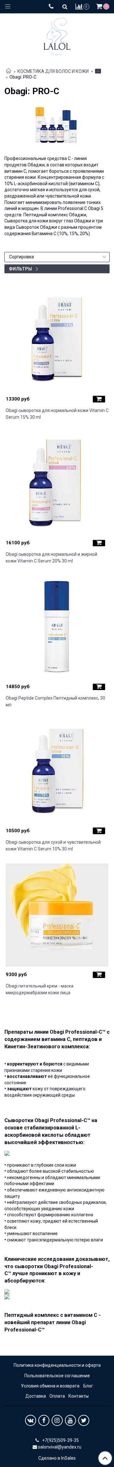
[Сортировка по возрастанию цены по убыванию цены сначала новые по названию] (57, 257)
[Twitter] (83, 1420)
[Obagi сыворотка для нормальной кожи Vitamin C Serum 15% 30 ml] (57, 339)
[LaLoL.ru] (57, 35)
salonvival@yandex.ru (59, 1447)
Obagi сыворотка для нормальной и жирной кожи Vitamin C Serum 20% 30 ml (51, 557)
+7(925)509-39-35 (60, 1440)
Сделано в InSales (57, 1458)
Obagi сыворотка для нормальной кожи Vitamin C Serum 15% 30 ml (57, 414)
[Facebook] (43, 1420)
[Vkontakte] (30, 1420)
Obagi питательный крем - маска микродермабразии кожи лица (39, 989)
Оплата (57, 1396)
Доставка (35, 1396)
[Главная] (8, 71)
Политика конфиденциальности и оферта (57, 1365)
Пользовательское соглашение (57, 1375)
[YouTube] (70, 1420)
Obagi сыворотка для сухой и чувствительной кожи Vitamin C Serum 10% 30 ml (53, 845)
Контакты (78, 1396)
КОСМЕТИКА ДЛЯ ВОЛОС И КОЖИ (53, 71)
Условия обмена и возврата (50, 1385)
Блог (88, 1385)
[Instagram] (57, 1420)
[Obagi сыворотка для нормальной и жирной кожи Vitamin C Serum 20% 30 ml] (57, 483)
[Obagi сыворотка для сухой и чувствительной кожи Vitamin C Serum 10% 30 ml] (57, 771)
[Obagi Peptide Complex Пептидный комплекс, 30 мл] (57, 627)
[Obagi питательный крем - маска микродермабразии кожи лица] (57, 915)
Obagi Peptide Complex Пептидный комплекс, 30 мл (55, 701)
